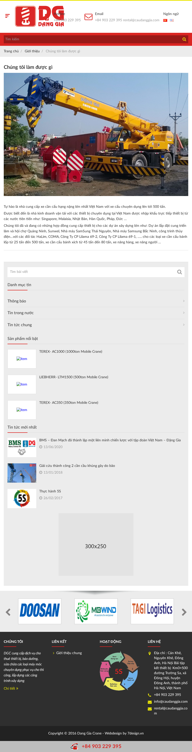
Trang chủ (11, 51)
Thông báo (17, 301)
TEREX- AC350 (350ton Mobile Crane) (68, 403)
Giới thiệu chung (69, 653)
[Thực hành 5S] (22, 498)
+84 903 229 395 (67, 20)
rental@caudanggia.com (141, 20)
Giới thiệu (32, 51)
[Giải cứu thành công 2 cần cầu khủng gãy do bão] (22, 474)
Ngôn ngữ (171, 14)
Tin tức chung (20, 325)
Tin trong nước (21, 313)
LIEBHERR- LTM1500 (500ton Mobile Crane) (73, 377)
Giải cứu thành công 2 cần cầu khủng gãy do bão (77, 466)
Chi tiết (9, 688)
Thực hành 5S (50, 491)
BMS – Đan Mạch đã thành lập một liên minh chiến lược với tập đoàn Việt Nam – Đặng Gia (110, 440)
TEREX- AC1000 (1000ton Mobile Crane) (70, 351)
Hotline (59, 14)
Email (99, 14)
